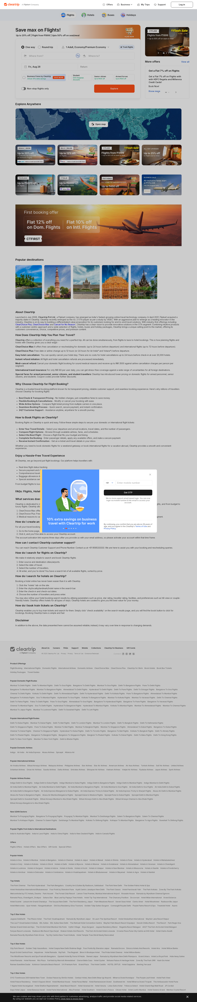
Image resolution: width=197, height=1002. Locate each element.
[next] (96, 501)
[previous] (43, 501)
